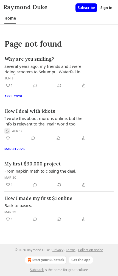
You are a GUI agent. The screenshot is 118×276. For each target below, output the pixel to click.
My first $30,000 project (32, 164)
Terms (70, 250)
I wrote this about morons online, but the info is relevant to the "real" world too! (43, 121)
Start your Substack (48, 260)
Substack (37, 269)
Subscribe (86, 7)
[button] (10, 18)
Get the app (81, 260)
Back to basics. (18, 205)
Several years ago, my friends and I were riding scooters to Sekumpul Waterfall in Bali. (42, 68)
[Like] (8, 138)
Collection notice (90, 250)
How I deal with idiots (29, 111)
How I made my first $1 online (38, 198)
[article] (59, 72)
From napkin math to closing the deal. (40, 171)
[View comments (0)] (35, 85)
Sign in (106, 7)
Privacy (57, 250)
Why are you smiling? (29, 59)
